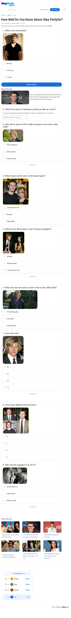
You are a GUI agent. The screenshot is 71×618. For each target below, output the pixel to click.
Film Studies (7, 23)
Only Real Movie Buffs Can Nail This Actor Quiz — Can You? (30, 556)
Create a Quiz (55, 9)
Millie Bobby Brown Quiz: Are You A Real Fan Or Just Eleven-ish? (52, 556)
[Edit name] (18, 597)
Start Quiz (31, 84)
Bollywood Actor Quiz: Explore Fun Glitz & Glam (10, 536)
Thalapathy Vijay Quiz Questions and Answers (9, 556)
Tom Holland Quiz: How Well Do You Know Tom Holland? (30, 536)
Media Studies (15, 23)
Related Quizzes (6, 519)
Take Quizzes (44, 9)
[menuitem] (44, 10)
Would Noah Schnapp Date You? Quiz (51, 536)
